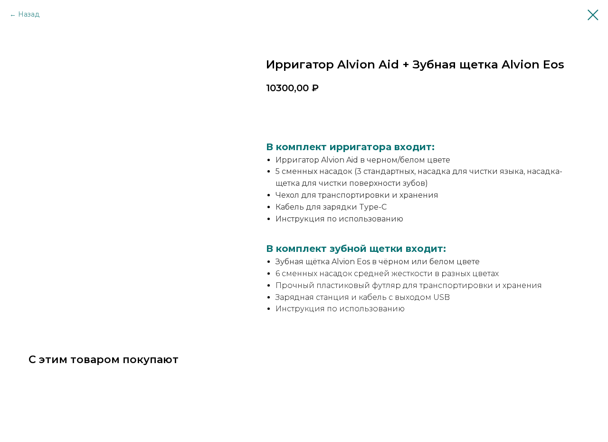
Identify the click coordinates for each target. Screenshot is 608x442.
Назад (28, 14)
